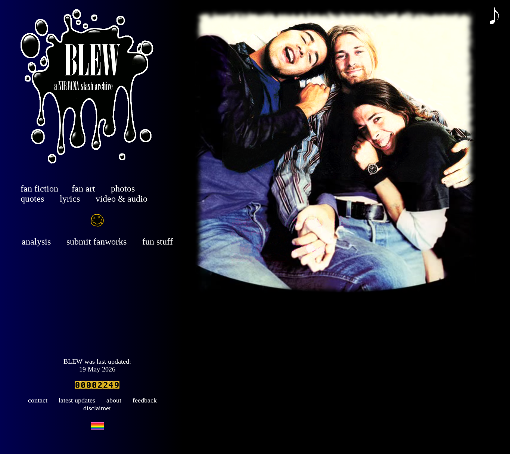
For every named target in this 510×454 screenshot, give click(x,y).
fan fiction (39, 188)
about (113, 400)
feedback (145, 400)
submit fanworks (96, 241)
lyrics (70, 198)
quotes (32, 198)
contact (37, 400)
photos (123, 188)
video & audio (121, 198)
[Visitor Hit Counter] (97, 386)
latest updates (77, 400)
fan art (83, 188)
